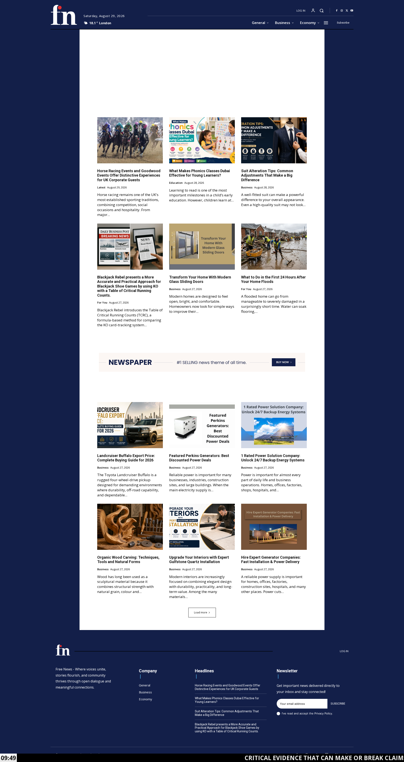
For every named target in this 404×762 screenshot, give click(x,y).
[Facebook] (336, 10)
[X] (346, 10)
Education (176, 183)
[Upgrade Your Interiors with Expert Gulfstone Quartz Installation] (202, 527)
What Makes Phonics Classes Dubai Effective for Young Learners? (199, 173)
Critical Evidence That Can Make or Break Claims (286, 758)
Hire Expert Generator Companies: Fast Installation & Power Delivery (271, 559)
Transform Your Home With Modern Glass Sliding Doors (200, 279)
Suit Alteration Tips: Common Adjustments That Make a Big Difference (267, 175)
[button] (321, 10)
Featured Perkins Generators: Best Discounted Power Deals (199, 457)
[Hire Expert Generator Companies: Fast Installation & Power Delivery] (274, 527)
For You (102, 302)
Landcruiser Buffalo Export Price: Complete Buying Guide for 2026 (126, 457)
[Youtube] (351, 10)
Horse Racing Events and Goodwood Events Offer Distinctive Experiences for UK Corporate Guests (129, 175)
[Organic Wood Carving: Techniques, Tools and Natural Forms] (130, 527)
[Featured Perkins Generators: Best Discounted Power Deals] (202, 425)
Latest (101, 187)
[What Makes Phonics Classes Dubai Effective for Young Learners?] (202, 140)
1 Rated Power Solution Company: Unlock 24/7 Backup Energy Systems (272, 457)
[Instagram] (341, 10)
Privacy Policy (323, 713)
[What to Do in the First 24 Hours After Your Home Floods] (274, 246)
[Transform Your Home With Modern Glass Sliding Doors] (202, 246)
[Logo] (63, 14)
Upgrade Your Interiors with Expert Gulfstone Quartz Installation (199, 559)
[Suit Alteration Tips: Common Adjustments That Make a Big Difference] (274, 140)
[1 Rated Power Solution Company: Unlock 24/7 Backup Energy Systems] (274, 425)
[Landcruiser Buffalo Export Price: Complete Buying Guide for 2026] (130, 425)
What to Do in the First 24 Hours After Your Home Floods (273, 279)
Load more (200, 612)
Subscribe (338, 703)
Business (246, 187)
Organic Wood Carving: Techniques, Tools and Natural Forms (128, 559)
